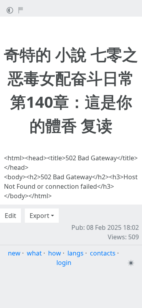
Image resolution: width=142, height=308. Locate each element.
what (34, 253)
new (14, 253)
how (54, 253)
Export (39, 215)
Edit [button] (10, 215)
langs (75, 253)
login (63, 262)
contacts (103, 253)
